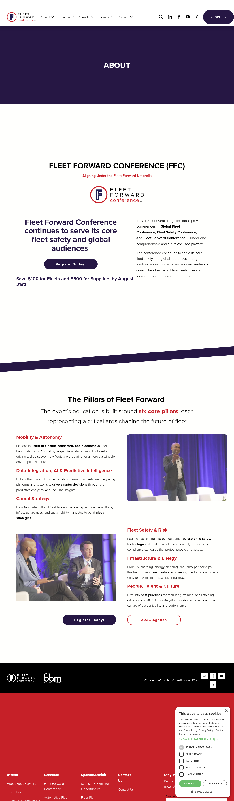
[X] (196, 17)
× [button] (226, 710)
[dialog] (203, 752)
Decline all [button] (214, 783)
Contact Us (126, 789)
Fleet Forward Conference (54, 786)
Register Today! (71, 264)
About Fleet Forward (21, 783)
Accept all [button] (190, 783)
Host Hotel (14, 792)
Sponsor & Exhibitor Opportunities (95, 786)
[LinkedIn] (170, 17)
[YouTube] (187, 17)
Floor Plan (88, 797)
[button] (203, 739)
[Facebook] (179, 17)
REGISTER (218, 17)
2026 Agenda (154, 619)
